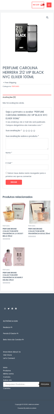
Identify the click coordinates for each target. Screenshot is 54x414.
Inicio (5, 367)
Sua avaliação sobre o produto (22, 136)
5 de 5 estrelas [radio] (34, 131)
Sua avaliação (14, 130)
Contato (6, 377)
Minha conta (8, 374)
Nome (9, 153)
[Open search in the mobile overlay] (27, 384)
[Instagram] (5, 308)
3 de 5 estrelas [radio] (29, 131)
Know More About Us (12, 352)
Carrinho (6, 388)
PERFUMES (15, 86)
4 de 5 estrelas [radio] (32, 131)
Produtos (7, 370)
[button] (47, 17)
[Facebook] (16, 308)
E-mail (9, 163)
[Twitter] (8, 308)
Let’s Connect (9, 358)
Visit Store (7, 355)
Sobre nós (7, 380)
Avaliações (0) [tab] (9, 97)
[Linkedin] (12, 308)
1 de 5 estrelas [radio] (24, 131)
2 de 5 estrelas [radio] (26, 131)
